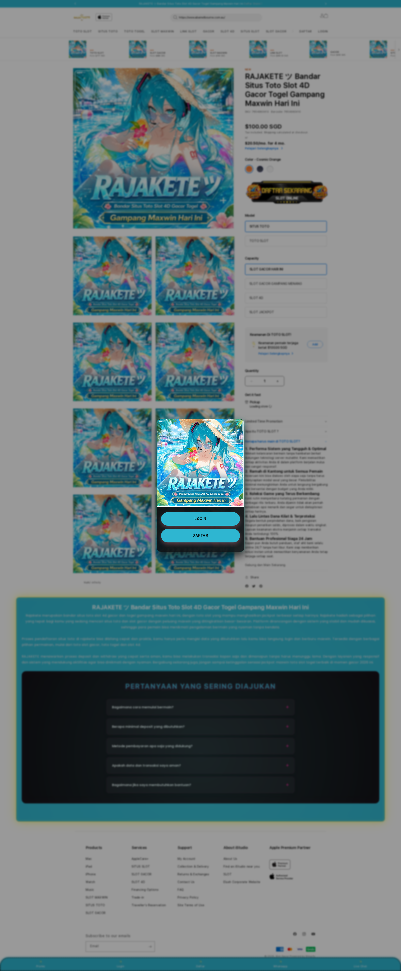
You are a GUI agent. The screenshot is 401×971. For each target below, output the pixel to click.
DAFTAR (200, 535)
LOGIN (200, 518)
